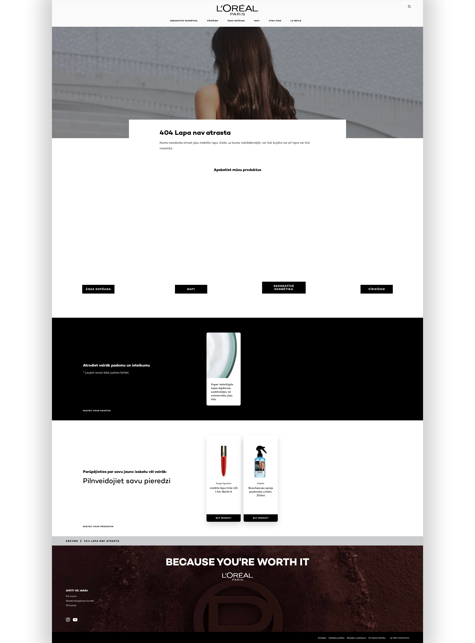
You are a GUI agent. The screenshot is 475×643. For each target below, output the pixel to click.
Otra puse (71, 605)
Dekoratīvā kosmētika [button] (184, 20)
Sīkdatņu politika (336, 638)
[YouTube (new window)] (75, 619)
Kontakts (322, 638)
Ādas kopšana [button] (236, 20)
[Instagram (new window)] (68, 620)
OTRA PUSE (275, 20)
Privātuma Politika (376, 638)
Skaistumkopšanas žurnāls (80, 600)
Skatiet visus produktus (98, 526)
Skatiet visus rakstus (97, 411)
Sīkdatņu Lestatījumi (356, 638)
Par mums (71, 596)
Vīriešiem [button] (212, 20)
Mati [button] (257, 20)
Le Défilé (296, 20)
